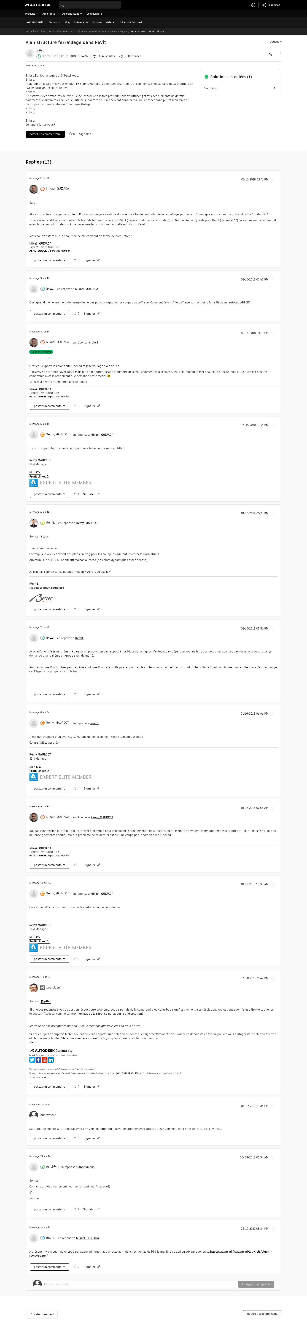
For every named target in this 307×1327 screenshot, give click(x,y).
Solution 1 (211, 88)
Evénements (81, 22)
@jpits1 (46, 1001)
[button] (280, 54)
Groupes (97, 22)
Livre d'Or (45, 1077)
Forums (53, 22)
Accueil (30, 31)
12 (41, 1104)
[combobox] (90, 5)
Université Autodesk (130, 22)
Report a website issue (262, 1314)
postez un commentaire (45, 134)
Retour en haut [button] (44, 1314)
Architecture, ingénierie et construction (60, 31)
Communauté (35, 22)
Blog (67, 22)
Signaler (85, 134)
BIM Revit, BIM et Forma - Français (106, 31)
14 (41, 1227)
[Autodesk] (37, 5)
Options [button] (274, 41)
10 (41, 883)
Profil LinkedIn (39, 476)
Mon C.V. (35, 472)
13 (41, 1156)
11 (41, 977)
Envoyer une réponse (256, 1284)
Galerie (110, 22)
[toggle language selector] (253, 5)
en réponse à (77, 289)
